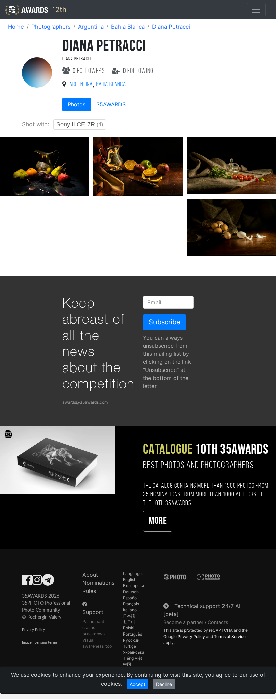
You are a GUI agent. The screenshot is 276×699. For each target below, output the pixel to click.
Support (92, 612)
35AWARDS (111, 104)
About (90, 574)
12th (58, 9)
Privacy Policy (33, 630)
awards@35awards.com (85, 402)
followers (89, 71)
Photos (76, 104)
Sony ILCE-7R (79, 124)
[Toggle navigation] (256, 9)
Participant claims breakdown (93, 627)
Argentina (91, 26)
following (138, 71)
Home (16, 26)
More (158, 521)
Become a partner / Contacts (195, 622)
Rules (89, 590)
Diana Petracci (171, 26)
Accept (137, 684)
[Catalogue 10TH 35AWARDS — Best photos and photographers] (57, 459)
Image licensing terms (40, 642)
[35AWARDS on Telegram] (48, 582)
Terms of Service (230, 636)
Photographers (51, 26)
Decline (164, 684)
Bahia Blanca (128, 26)
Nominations (98, 582)
